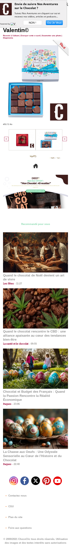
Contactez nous (17, 495)
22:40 (15, 464)
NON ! (32, 22)
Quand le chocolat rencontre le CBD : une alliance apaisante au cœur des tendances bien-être (34, 336)
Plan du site (15, 517)
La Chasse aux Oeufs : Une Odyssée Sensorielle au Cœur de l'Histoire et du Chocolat (32, 456)
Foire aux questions (20, 527)
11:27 (18, 283)
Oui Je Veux (54, 22)
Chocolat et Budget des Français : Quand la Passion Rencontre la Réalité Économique (34, 396)
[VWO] (14, 23)
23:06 (15, 404)
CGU (11, 506)
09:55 (32, 343)
